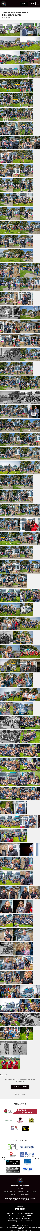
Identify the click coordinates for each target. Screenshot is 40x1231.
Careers (11, 1216)
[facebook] (18, 1189)
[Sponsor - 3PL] (13, 1147)
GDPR (29, 1216)
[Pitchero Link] (20, 1209)
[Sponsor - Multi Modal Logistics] (13, 1162)
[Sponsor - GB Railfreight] (27, 1147)
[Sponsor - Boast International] (27, 1155)
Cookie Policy (12, 1221)
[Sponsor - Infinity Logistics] (13, 1155)
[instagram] (22, 1189)
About (20, 1213)
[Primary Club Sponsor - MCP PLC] (27, 1170)
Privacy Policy (26, 1218)
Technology (20, 1216)
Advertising (29, 1213)
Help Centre (11, 1213)
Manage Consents (26, 1221)
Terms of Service (14, 1218)
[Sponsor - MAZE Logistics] (27, 1162)
